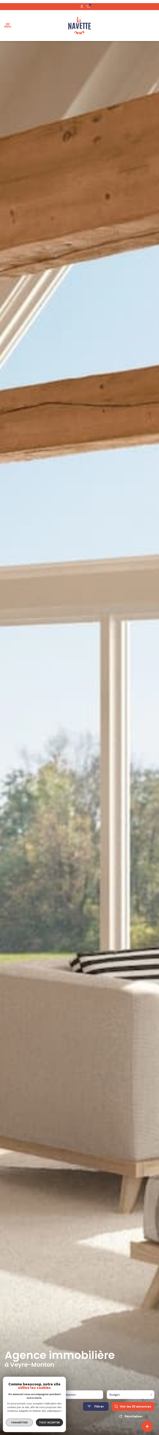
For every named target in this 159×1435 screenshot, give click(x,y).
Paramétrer (19, 1422)
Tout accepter (49, 1422)
